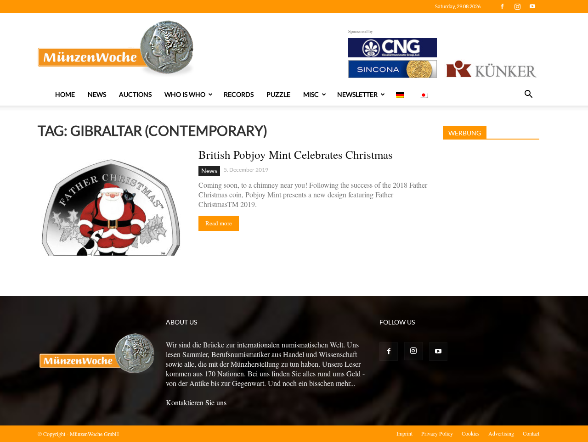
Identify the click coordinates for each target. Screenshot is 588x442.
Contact (531, 433)
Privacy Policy (437, 433)
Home (65, 94)
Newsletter (357, 94)
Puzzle (278, 94)
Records (239, 94)
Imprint (404, 433)
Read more (218, 223)
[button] (528, 95)
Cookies (471, 433)
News (97, 94)
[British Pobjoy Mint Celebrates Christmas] (112, 202)
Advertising (501, 433)
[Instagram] (517, 6)
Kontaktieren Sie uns (196, 402)
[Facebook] (502, 6)
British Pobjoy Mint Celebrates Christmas (295, 154)
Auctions (135, 94)
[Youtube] (532, 6)
